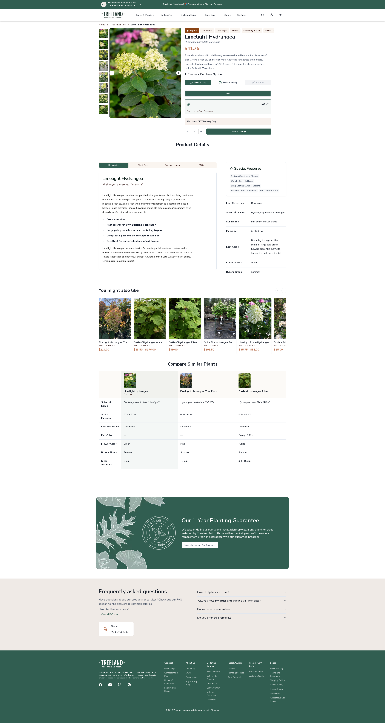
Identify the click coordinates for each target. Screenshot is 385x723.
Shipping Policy (277, 680)
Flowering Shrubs (251, 30)
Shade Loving (271, 30)
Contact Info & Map (171, 674)
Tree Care (210, 15)
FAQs (188, 672)
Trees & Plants (144, 15)
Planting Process (236, 672)
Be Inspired (166, 15)
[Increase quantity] (201, 131)
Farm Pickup (212, 683)
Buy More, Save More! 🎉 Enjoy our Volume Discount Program (192, 4)
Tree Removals (235, 677)
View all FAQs (108, 614)
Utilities (231, 668)
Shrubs (235, 30)
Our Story (190, 668)
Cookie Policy (276, 684)
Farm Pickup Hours (170, 689)
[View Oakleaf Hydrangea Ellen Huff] (185, 326)
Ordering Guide (188, 15)
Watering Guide (256, 676)
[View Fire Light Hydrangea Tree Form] (115, 326)
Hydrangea (222, 30)
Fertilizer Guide (256, 671)
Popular (193, 30)
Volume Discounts (211, 694)
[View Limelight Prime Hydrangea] (255, 326)
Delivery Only (213, 687)
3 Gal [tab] (228, 93)
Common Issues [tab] (172, 165)
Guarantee (212, 699)
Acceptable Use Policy (277, 699)
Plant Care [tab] (143, 165)
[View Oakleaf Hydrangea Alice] (150, 326)
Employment (191, 677)
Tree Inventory (118, 24)
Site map (215, 710)
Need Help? (170, 668)
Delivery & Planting (212, 678)
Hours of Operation (169, 682)
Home (102, 24)
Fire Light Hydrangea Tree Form (198, 391)
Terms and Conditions (275, 674)
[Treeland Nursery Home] (112, 663)
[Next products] (284, 290)
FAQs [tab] (201, 165)
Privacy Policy (276, 668)
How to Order (213, 671)
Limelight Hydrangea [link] (143, 24)
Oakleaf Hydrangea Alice (253, 391)
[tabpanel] (228, 106)
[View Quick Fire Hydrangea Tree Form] (220, 326)
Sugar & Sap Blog (191, 683)
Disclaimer (275, 693)
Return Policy (276, 689)
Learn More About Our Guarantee (200, 545)
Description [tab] (113, 165)
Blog (226, 15)
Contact (241, 15)
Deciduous (207, 30)
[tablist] (228, 93)
